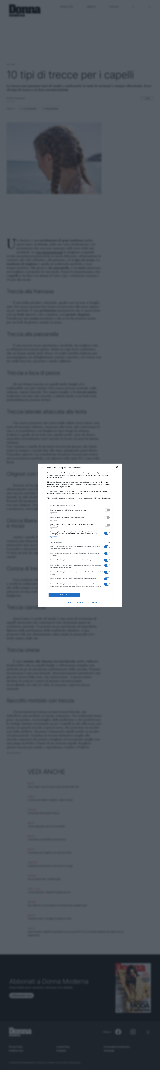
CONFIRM (64, 594)
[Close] (118, 468)
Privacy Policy (92, 602)
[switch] (107, 510)
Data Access (80, 602)
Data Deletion (67, 602)
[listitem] (80, 505)
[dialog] (80, 535)
